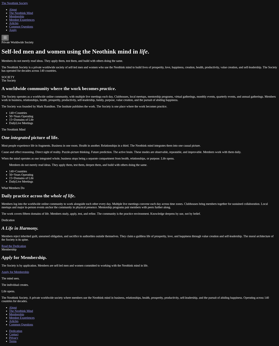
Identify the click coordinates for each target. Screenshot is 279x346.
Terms (13, 341)
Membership (16, 16)
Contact (13, 334)
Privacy (13, 337)
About (13, 9)
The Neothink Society (15, 3)
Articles (13, 23)
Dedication (15, 331)
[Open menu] (5, 38)
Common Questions (21, 26)
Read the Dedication (14, 246)
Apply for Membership (15, 272)
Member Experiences (22, 19)
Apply (13, 30)
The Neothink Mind (21, 13)
